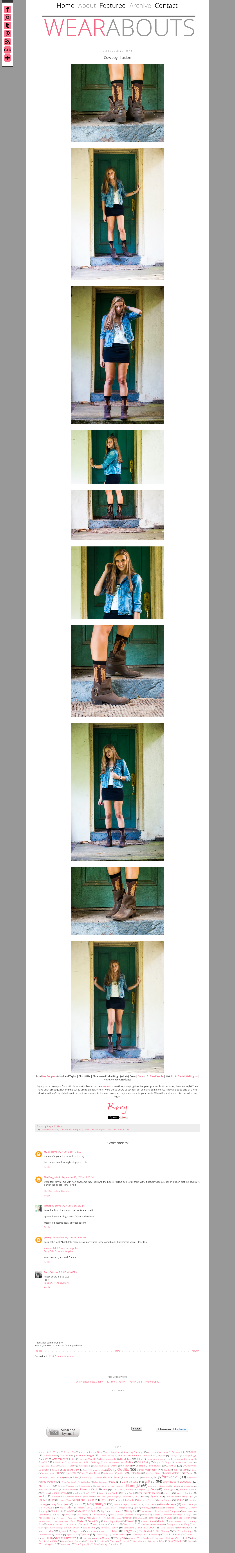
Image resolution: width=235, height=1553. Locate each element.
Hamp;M (77, 1129)
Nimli (191, 1511)
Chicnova (126, 1465)
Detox (193, 1470)
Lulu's (77, 1504)
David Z (167, 1469)
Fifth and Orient (132, 1477)
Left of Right (113, 1496)
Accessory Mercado (157, 1452)
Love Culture (107, 1499)
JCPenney (45, 1493)
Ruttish (161, 1521)
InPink (129, 1489)
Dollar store (108, 1473)
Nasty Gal (131, 1511)
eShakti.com (57, 1477)
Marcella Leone (168, 1504)
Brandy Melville (74, 1462)
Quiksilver (140, 1518)
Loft (52, 1499)
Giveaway (185, 1481)
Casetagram (85, 1465)
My (45, 1151)
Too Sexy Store (119, 1534)
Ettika (75, 1477)
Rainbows (152, 1517)
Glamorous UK (46, 1486)
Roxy (152, 1521)
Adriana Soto (178, 1452)
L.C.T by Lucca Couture (71, 1496)
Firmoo (146, 1477)
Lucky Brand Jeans (60, 1504)
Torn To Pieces (171, 1534)
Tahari (115, 1531)
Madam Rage (120, 1504)
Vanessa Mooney (102, 1538)
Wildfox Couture (139, 1541)
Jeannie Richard (60, 1493)
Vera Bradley (144, 1538)
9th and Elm (70, 1452)
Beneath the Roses (155, 1459)
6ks (47, 1452)
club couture (155, 1465)
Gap (112, 1481)
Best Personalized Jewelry (179, 1459)
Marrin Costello (47, 1507)
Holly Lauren (189, 1486)
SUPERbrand (91, 1531)
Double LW (121, 1473)
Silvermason (159, 1524)
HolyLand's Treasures (48, 1489)
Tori (46, 1272)
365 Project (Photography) (89, 1381)
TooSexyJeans (139, 1534)
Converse (170, 1465)
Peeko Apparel (46, 1517)
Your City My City (82, 1544)
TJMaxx (84, 1534)
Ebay (158, 1473)
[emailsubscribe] (62, 1436)
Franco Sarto (191, 1477)
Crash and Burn (71, 1469)
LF (136, 1496)
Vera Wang (159, 1538)
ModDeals (170, 1507)
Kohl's (42, 1496)
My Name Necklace (111, 1511)
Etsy (68, 1477)
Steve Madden (184, 1527)
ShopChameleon (99, 1524)
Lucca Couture (164, 1500)
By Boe (129, 1462)
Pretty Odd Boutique (112, 1518)
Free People (48, 1076)
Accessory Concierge (134, 1452)
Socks (141, 1076)
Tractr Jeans (191, 1535)
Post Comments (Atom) (61, 1356)
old (72, 1515)
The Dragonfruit (52, 1177)
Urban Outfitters (66, 1538)
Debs (176, 1470)
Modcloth (159, 1508)
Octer (66, 1515)
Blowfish (43, 1462)
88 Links (56, 1452)
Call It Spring (143, 1462)
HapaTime (152, 1486)
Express (98, 1477)
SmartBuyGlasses (53, 1528)
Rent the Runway (60, 1521)
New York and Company (167, 1511)
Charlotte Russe (101, 1466)
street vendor (46, 1531)
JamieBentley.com (187, 1489)
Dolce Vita (71, 1473)
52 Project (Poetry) (116, 1381)
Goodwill (72, 1486)
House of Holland (69, 1489)
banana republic (108, 1459)
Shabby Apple (70, 1524)
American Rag (107, 1455)
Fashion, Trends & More (56, 1282)
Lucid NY (180, 1499)
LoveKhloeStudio (126, 1500)
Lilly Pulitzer (155, 1496)
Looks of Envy (65, 1500)
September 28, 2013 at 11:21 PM (69, 1237)
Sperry (115, 1527)
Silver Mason (146, 1524)
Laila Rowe (88, 1496)
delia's (184, 1469)
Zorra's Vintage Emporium (106, 1544)
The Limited (145, 1531)
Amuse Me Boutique (128, 1455)
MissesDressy (110, 1508)
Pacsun (146, 1515)
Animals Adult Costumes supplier (61, 1248)
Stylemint (63, 1531)
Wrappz (191, 1541)
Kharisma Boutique (184, 1493)
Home (117, 1350)
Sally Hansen (181, 1521)
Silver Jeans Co (130, 1524)
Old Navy (82, 1514)
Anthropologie (188, 1455)
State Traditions (167, 1528)
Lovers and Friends (146, 1500)
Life (144, 1496)
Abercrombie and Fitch (90, 1452)
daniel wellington (50, 1129)
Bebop (140, 1459)
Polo (81, 1517)
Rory (49, 1126)
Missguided (124, 1507)
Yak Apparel (65, 1544)
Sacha (171, 1521)
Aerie (193, 1452)
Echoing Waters (171, 1473)
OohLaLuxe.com (117, 1515)
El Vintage (189, 1473)
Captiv (72, 1465)
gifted (150, 1481)
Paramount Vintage (173, 1514)
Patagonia (190, 1515)
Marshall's (66, 1507)
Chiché (114, 1465)
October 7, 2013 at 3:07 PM (63, 1272)
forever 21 (170, 1476)
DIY (59, 1473)
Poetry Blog (136, 1381)
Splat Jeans (129, 1527)
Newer (195, 1350)
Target (128, 1531)
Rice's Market (77, 1521)
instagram (141, 1489)
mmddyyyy (146, 1507)
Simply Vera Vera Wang (178, 1524)
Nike (184, 1511)
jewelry (47, 1237)
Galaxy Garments (100, 1482)
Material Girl (84, 1507)
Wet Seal (89, 1541)
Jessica (47, 1205)
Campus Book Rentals (48, 1466)
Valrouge (86, 1538)
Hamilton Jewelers (115, 1486)
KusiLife (55, 1496)
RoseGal (144, 1521)
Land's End (100, 1496)
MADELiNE (136, 1504)
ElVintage (43, 1477)
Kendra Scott (127, 1493)
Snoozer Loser (71, 1527)
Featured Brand (112, 1477)
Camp (191, 1462)
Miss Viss (97, 1507)
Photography (152, 1381)
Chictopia (140, 1465)
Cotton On (56, 1470)
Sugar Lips (77, 1531)
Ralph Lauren (167, 1517)
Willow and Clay (156, 1541)
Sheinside (84, 1524)
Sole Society (89, 1527)
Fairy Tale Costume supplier (58, 1251)
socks (106, 1086)
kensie (169, 1493)
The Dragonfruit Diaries (56, 1191)
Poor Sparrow (93, 1517)
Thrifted (58, 1534)
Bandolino (125, 1459)
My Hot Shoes (86, 1511)
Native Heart (147, 1511)
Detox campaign (47, 1473)
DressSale (149, 1473)
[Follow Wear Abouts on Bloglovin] (172, 1431)
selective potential (54, 1524)
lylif (89, 1504)
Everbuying (87, 1477)
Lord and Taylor (97, 1129)
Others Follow (133, 1514)
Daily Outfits (118, 1469)
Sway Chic (104, 1531)
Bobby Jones (58, 1462)
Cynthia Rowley (97, 1469)
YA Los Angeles (46, 1544)
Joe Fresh (90, 1493)
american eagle (84, 1455)
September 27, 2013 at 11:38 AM (65, 1151)
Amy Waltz (148, 1455)
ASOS (45, 1459)
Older (39, 1350)
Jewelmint (77, 1493)
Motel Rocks (57, 1511)
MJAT (135, 1507)
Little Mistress (172, 1496)
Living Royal (187, 1496)
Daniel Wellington (188, 1076)
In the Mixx (116, 1489)
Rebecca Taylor (44, 1521)
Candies (63, 1466)
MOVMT (70, 1511)
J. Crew (85, 1129)
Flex (155, 1477)
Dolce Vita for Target (90, 1473)
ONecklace (111, 1129)
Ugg (42, 1538)
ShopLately (114, 1524)
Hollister (176, 1486)
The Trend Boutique (183, 1531)
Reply (47, 1167)
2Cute (41, 1452)
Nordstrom (44, 1514)
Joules (101, 1493)
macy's (100, 1503)
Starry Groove (146, 1527)
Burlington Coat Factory (113, 1462)
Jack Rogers (169, 1489)
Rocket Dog (123, 1129)
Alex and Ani (65, 1455)
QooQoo (128, 1517)
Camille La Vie (181, 1462)
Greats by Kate (86, 1486)
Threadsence (45, 1534)
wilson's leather (176, 1541)
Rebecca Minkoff (185, 1517)
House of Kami (88, 1489)
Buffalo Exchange (92, 1462)
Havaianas (164, 1486)
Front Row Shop (68, 1482)
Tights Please (71, 1535)
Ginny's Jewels (169, 1481)
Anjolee (162, 1455)
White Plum (102, 1541)
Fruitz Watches (84, 1482)
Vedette (131, 1538)
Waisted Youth (67, 1541)
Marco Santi (188, 1504)
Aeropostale (50, 1455)
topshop (155, 1534)
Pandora (156, 1514)
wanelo (79, 1541)
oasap (56, 1514)
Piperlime (72, 1518)
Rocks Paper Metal (113, 1521)
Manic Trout (150, 1504)
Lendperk (126, 1496)
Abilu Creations (112, 1452)
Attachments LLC (62, 1459)
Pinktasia (60, 1518)
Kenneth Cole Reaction (149, 1493)
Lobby (42, 1499)
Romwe (129, 1521)
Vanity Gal (120, 1538)
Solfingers (105, 1528)
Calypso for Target (162, 1462)
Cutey (85, 1470)
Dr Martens (136, 1473)
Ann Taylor (173, 1456)
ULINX (50, 1538)
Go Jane (61, 1486)
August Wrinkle (88, 1459)
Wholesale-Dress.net (119, 1541)
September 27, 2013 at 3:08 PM (68, 1205)
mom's (182, 1507)
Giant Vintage (130, 1481)
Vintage (53, 1541)
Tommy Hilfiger (102, 1535)
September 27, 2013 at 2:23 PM (78, 1177)
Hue (105, 1489)
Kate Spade (112, 1493)
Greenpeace (101, 1486)
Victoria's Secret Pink (176, 1538)
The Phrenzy (162, 1531)
